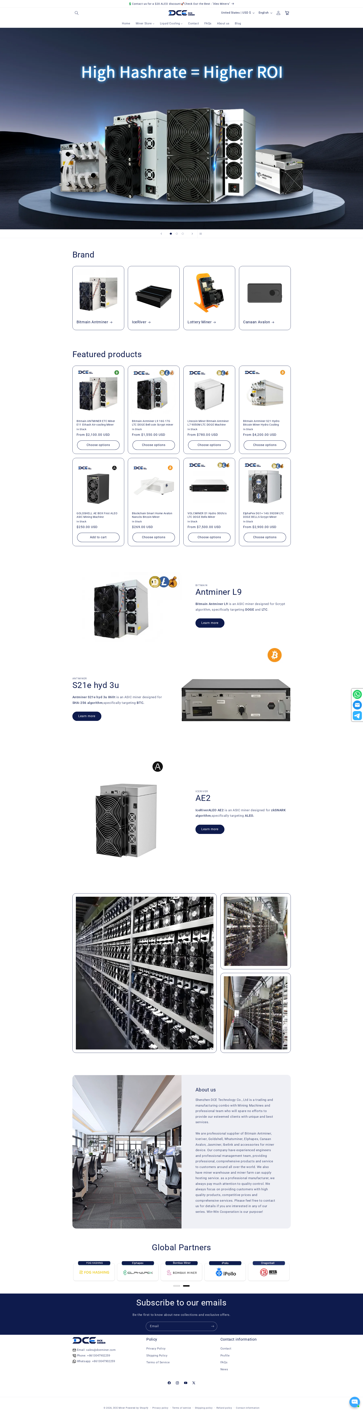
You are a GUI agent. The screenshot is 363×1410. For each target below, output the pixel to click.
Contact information (247, 1408)
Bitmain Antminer (92, 322)
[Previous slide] (161, 234)
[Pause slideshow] (202, 234)
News (224, 1369)
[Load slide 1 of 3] (171, 234)
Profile (225, 1355)
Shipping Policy (156, 1355)
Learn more (210, 623)
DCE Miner (119, 1408)
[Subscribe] (212, 1326)
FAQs (224, 1362)
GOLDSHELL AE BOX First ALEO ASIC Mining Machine (97, 515)
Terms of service (181, 1408)
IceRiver (139, 322)
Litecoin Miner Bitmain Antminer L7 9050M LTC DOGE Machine (208, 423)
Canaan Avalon (256, 322)
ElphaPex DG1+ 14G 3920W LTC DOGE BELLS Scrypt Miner (263, 515)
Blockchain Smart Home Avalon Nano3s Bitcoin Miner (152, 515)
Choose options (98, 445)
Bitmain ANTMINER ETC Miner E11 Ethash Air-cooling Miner (96, 423)
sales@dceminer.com (101, 1350)
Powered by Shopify (137, 1408)
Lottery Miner (200, 322)
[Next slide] (192, 234)
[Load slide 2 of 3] (177, 234)
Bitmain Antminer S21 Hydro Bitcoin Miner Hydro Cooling (261, 423)
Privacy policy (160, 1408)
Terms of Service (158, 1362)
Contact (225, 1348)
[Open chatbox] (354, 1402)
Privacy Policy (156, 1348)
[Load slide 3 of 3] (183, 234)
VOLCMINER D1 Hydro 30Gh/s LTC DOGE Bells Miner (207, 515)
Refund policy (224, 1408)
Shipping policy (204, 1408)
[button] (76, 13)
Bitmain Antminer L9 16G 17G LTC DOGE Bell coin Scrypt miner (152, 423)
